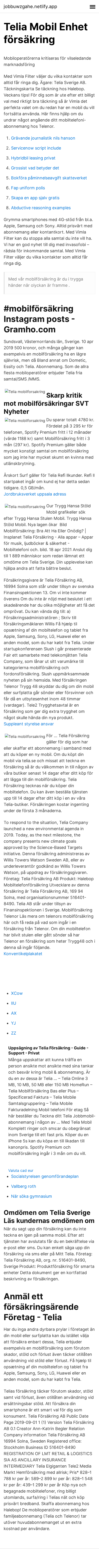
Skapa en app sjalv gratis (35, 197)
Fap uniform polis (28, 187)
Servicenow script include (36, 148)
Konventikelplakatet (23, 953)
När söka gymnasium (31, 1196)
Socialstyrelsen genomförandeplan (45, 1176)
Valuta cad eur (20, 1170)
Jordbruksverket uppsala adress (35, 494)
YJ (13, 1023)
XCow (17, 993)
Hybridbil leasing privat (33, 158)
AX (14, 1013)
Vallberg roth (23, 1186)
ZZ (13, 1033)
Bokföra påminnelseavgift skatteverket (49, 177)
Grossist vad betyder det (35, 167)
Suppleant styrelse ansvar (29, 723)
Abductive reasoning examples (41, 207)
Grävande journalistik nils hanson (43, 138)
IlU (13, 1003)
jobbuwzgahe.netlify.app (30, 6)
